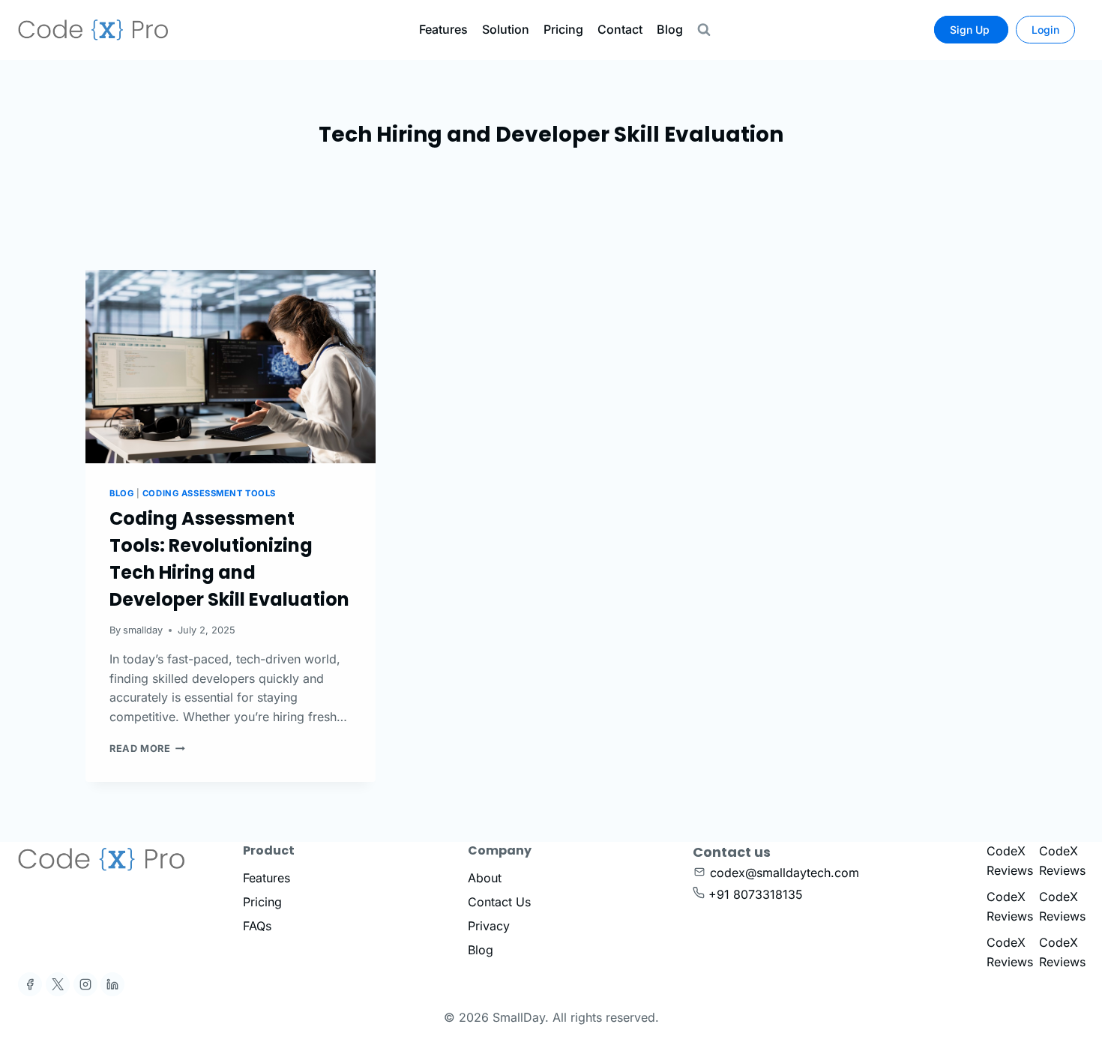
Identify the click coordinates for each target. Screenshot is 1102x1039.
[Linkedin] (112, 984)
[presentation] (230, 366)
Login (1045, 29)
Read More (147, 748)
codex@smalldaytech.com (784, 872)
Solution (505, 29)
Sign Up (971, 29)
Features (443, 29)
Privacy (489, 925)
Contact (619, 29)
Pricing (563, 29)
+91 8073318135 (755, 894)
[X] (58, 984)
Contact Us (499, 901)
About (485, 877)
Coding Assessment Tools (209, 493)
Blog (670, 29)
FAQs (257, 925)
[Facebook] (30, 984)
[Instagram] (85, 984)
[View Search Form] (703, 29)
